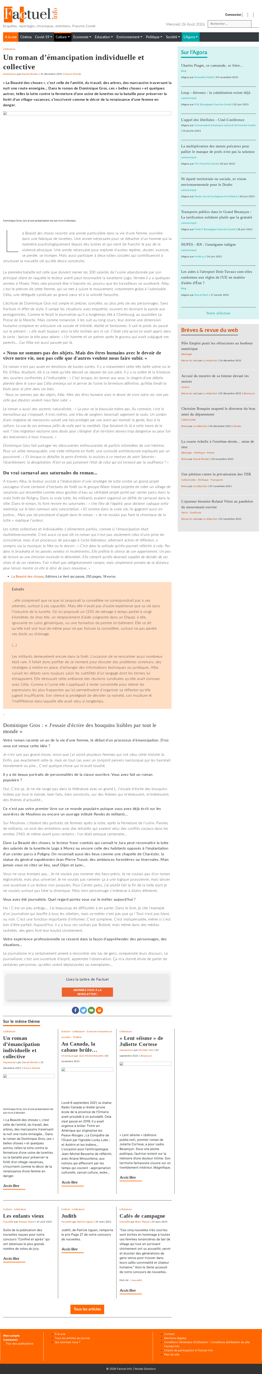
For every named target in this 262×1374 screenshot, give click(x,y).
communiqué (188, 98)
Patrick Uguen (85, 1222)
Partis (184, 512)
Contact (169, 1334)
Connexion (233, 15)
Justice (185, 387)
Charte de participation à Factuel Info (188, 1350)
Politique (199, 452)
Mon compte (11, 1335)
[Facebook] (75, 1010)
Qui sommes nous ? (67, 1342)
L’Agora (189, 37)
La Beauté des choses (27, 576)
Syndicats (195, 512)
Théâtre (77, 1037)
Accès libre (11, 1186)
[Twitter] (83, 1010)
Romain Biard (26, 1222)
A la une (11, 37)
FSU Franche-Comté (206, 163)
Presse (210, 452)
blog (183, 71)
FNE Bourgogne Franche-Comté (212, 104)
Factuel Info (124, 1368)
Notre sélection (218, 313)
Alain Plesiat (142, 1222)
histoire (65, 1031)
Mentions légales (175, 1338)
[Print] (99, 1010)
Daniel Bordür (30, 74)
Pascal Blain (201, 295)
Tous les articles (87, 1309)
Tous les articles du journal (72, 1338)
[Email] (91, 1010)
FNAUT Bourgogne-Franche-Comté (214, 229)
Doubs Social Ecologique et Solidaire (215, 196)
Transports (217, 480)
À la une (60, 1334)
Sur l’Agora (194, 52)
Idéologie (186, 354)
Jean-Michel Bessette (91, 1056)
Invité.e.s (199, 256)
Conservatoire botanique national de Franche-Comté (224, 125)
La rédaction (210, 360)
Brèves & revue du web (209, 330)
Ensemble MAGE (204, 77)
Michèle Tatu (145, 1050)
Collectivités (188, 420)
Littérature (9, 49)
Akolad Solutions (145, 1368)
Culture (7, 1209)
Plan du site (171, 1354)
